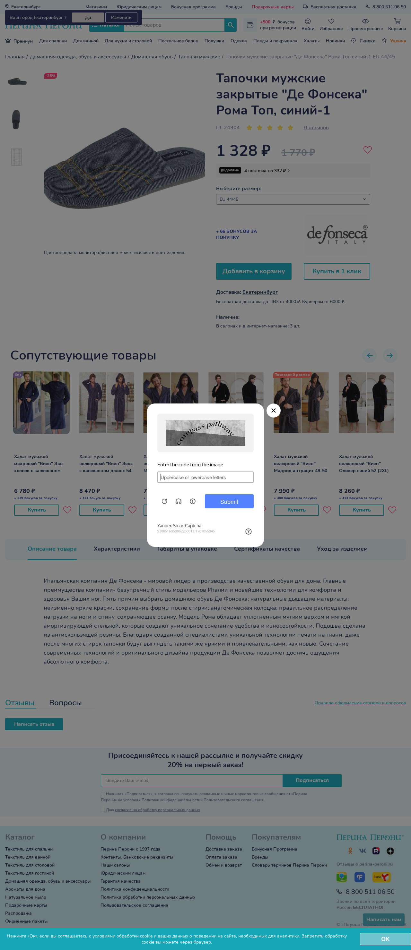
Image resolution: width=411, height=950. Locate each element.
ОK (385, 939)
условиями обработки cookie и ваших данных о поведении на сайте (164, 936)
